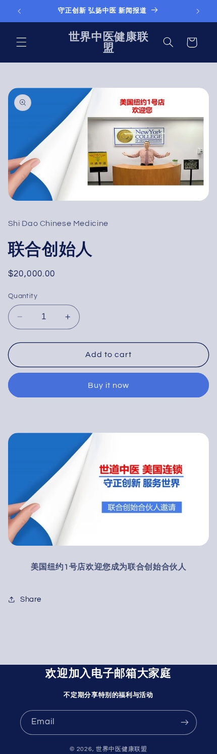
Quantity (22, 296)
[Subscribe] (184, 722)
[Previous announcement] (19, 11)
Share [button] (30, 599)
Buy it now (109, 385)
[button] (21, 42)
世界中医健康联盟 (121, 749)
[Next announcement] (198, 11)
